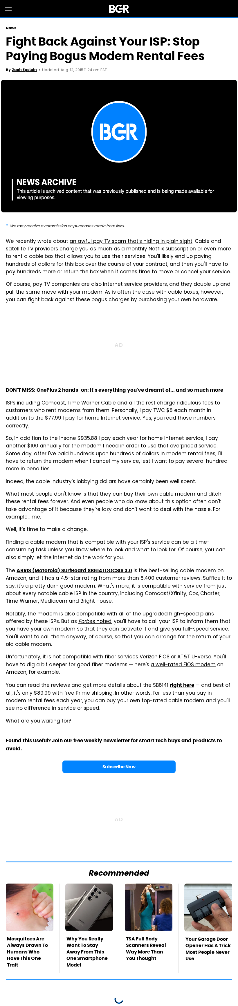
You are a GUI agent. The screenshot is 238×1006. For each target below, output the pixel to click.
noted (94, 622)
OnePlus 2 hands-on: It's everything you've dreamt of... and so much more (130, 390)
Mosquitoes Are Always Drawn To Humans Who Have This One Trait (27, 952)
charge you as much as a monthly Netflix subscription (127, 249)
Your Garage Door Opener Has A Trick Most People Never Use (208, 949)
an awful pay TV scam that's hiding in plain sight (131, 242)
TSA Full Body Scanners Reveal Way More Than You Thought (146, 948)
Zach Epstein (24, 69)
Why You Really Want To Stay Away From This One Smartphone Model (87, 952)
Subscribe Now (118, 767)
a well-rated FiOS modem (183, 665)
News (11, 28)
